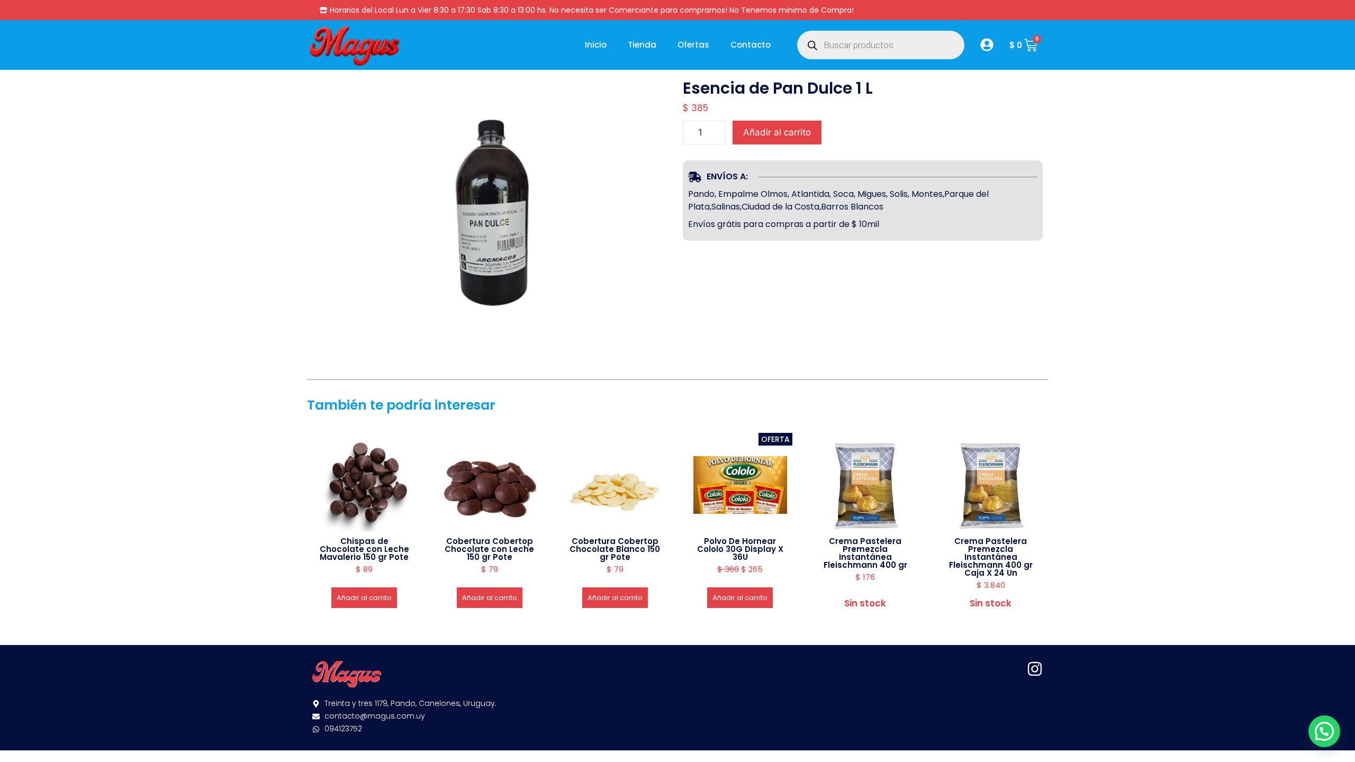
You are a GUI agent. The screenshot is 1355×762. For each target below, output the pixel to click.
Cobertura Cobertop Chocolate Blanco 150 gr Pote (615, 549)
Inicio (596, 44)
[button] (1324, 731)
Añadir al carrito (777, 132)
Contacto (750, 44)
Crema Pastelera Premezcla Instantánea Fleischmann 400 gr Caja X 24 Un (991, 557)
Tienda (642, 44)
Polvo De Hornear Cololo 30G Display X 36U (740, 549)
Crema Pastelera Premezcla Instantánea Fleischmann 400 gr (865, 553)
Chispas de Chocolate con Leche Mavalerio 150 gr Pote (364, 549)
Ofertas (693, 44)
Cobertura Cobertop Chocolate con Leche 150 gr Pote (489, 549)
